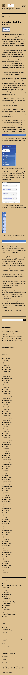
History (5, 596)
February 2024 (7, 413)
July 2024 (5, 404)
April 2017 (6, 561)
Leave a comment (6, 312)
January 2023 (6, 437)
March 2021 (6, 475)
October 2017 (6, 550)
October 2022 (6, 442)
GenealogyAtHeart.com (11, 9)
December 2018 (7, 525)
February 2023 (7, 435)
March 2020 (6, 497)
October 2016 (6, 572)
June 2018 (5, 536)
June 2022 (6, 448)
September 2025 (7, 378)
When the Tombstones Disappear (12, 338)
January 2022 (6, 457)
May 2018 (5, 538)
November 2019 (7, 505)
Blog (3, 643)
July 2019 (5, 512)
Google (21, 310)
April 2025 (6, 387)
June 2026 (6, 362)
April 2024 (6, 409)
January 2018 (6, 545)
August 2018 (6, 532)
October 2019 (6, 506)
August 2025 (6, 380)
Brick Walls (6, 587)
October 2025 (6, 376)
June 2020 (6, 492)
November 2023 (7, 418)
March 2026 (6, 367)
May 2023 (5, 429)
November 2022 (7, 440)
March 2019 (6, 519)
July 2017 (5, 556)
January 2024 (6, 415)
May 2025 (6, 385)
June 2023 (6, 428)
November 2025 (7, 374)
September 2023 (7, 422)
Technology (10, 310)
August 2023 (6, 424)
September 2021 (7, 464)
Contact (4, 659)
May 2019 (5, 516)
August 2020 (6, 488)
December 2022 (7, 439)
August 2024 (6, 402)
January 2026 (6, 371)
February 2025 (7, 391)
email (15, 310)
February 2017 (7, 565)
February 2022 (7, 455)
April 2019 (6, 517)
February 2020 (7, 499)
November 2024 (7, 396)
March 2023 (6, 433)
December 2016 (7, 569)
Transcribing (6, 609)
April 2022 (6, 451)
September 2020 (7, 486)
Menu (23, 6)
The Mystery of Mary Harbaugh (11, 331)
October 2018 (6, 528)
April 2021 (6, 473)
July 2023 (5, 426)
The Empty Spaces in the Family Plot (12, 336)
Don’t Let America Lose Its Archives (12, 340)
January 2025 (6, 393)
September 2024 (7, 400)
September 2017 (7, 552)
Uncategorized (7, 612)
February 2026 (7, 369)
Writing (5, 616)
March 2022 (6, 453)
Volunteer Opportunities (9, 614)
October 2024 (6, 398)
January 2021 (6, 479)
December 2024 (7, 395)
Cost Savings (6, 590)
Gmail (18, 310)
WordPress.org (7, 632)
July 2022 (5, 446)
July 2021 (5, 468)
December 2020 (7, 481)
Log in (5, 627)
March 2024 (6, 411)
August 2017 (6, 554)
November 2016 (7, 571)
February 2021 (7, 477)
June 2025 (6, 384)
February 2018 (7, 543)
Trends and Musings (8, 611)
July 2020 (5, 490)
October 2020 (6, 484)
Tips (4, 607)
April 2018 (6, 539)
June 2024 (6, 406)
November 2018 (7, 527)
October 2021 (6, 462)
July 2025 (5, 382)
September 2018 (7, 530)
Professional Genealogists (10, 601)
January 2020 (6, 501)
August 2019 (6, 510)
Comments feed (7, 631)
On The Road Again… (7, 650)
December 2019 (7, 503)
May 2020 (6, 494)
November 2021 (7, 461)
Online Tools (6, 598)
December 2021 (7, 459)
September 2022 (7, 444)
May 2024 (6, 407)
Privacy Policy (5, 656)
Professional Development (9, 653)
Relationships (7, 603)
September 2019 (7, 508)
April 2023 (6, 431)
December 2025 (7, 373)
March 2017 (6, 563)
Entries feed (6, 629)
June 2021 (5, 470)
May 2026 (6, 363)
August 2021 (6, 466)
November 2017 (7, 549)
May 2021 (5, 472)
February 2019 (7, 521)
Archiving (5, 583)
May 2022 (6, 450)
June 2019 (6, 514)
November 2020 (7, 483)
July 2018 (5, 534)
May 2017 (5, 560)
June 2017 (5, 558)
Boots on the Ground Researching (12, 585)
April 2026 (6, 365)
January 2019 (6, 523)
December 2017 (7, 547)
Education (6, 592)
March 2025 (6, 389)
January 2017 (6, 567)
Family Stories (7, 594)
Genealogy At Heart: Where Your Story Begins (12, 639)
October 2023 (6, 420)
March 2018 (6, 541)
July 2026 (5, 360)
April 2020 (6, 495)
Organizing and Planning (9, 600)
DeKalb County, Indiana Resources (11, 662)
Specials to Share (6, 646)
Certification (6, 589)
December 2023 (7, 417)
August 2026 (6, 358)
